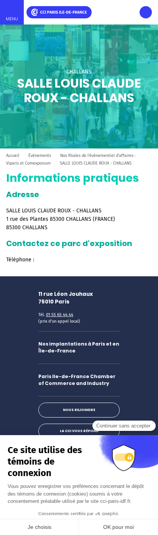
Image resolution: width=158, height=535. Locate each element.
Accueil (12, 155)
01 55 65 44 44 (59, 314)
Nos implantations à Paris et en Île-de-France (78, 347)
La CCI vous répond (79, 431)
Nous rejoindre (79, 410)
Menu (12, 19)
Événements (39, 155)
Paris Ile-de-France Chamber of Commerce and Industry (76, 380)
